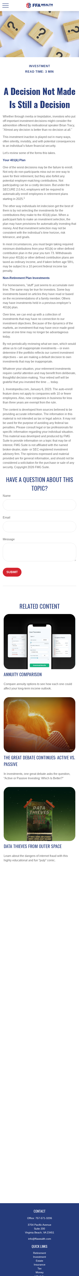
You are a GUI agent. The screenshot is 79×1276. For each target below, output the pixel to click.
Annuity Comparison (23, 674)
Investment (39, 1256)
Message (9, 539)
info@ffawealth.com (39, 1238)
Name (7, 495)
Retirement (39, 1252)
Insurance (39, 1264)
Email (6, 517)
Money (40, 1272)
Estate (39, 1260)
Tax (39, 1268)
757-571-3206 (43, 1218)
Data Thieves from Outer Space (33, 846)
